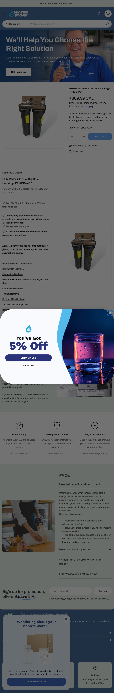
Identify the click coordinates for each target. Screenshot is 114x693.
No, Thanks (28, 366)
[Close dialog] (110, 313)
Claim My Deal (28, 358)
